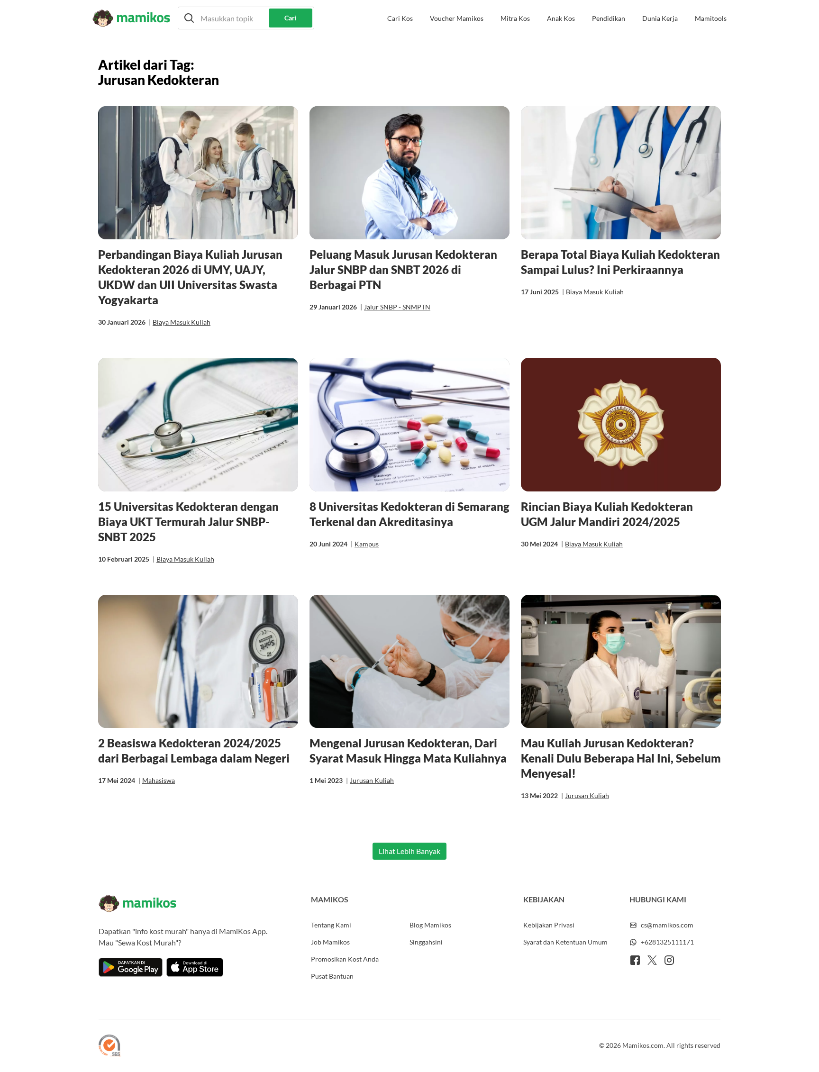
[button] (246, 18)
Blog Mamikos (430, 925)
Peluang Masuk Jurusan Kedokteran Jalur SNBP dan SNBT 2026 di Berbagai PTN (403, 269)
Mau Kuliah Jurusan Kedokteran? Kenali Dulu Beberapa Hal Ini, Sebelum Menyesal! (621, 758)
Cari (290, 18)
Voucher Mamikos (456, 18)
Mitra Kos (515, 18)
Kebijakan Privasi (548, 925)
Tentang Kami (331, 925)
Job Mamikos (330, 942)
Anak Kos (561, 18)
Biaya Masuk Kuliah (181, 322)
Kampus (367, 544)
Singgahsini (426, 942)
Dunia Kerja (660, 18)
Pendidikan (608, 18)
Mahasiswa (158, 780)
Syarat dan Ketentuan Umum (565, 942)
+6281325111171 (667, 942)
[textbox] (246, 18)
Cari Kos (400, 18)
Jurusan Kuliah (372, 780)
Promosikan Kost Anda (345, 959)
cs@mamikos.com (667, 925)
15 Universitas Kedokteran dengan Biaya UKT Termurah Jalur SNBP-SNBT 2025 (188, 522)
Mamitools (711, 18)
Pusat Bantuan (332, 976)
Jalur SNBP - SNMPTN (397, 307)
